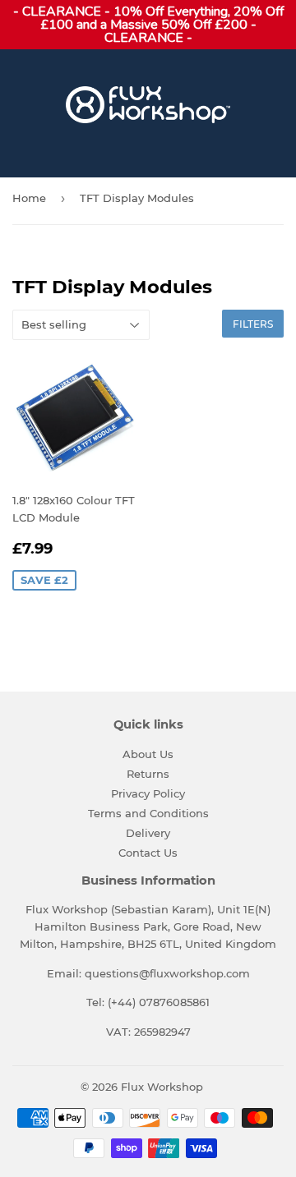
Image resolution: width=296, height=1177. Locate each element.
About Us (148, 754)
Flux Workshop (162, 1086)
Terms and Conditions (148, 813)
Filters (253, 324)
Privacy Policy (148, 793)
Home (29, 198)
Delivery (148, 832)
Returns (148, 773)
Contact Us (148, 852)
